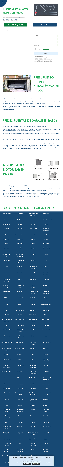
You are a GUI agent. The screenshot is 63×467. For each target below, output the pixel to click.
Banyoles (7, 273)
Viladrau (6, 248)
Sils (7, 304)
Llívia (19, 359)
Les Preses (20, 355)
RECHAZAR (27, 463)
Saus (46, 388)
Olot (46, 260)
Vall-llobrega (33, 384)
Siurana (6, 220)
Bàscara (20, 378)
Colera (46, 439)
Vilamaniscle (33, 235)
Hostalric (20, 315)
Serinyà (33, 243)
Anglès (46, 298)
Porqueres (46, 310)
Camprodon (46, 330)
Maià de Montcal (46, 220)
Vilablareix (7, 336)
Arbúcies (6, 298)
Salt (7, 267)
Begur (7, 315)
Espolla (20, 224)
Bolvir (46, 224)
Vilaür (33, 426)
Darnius (33, 449)
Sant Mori (20, 214)
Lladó (6, 405)
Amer (46, 336)
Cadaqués (46, 325)
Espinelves (6, 239)
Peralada (33, 348)
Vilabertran (6, 384)
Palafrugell (20, 267)
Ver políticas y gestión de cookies (31, 461)
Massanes (46, 405)
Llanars (46, 443)
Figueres (20, 229)
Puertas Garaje (5, 30)
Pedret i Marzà (19, 235)
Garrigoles (20, 422)
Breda (46, 315)
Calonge (33, 279)
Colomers (20, 239)
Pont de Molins (6, 456)
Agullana (20, 388)
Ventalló (33, 388)
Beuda (46, 239)
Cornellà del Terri (6, 342)
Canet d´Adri (33, 439)
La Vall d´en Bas (7, 330)
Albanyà (19, 426)
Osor (46, 254)
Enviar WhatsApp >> (14, 25)
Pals (33, 330)
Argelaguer (6, 224)
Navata (46, 371)
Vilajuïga (20, 243)
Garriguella (6, 388)
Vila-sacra (33, 416)
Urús (46, 235)
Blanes (33, 260)
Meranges (7, 439)
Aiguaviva (20, 399)
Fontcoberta (20, 365)
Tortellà (6, 399)
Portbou (19, 371)
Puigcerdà (46, 285)
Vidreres (20, 292)
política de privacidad (46, 49)
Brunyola (6, 229)
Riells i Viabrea (33, 315)
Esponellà (7, 260)
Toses (33, 422)
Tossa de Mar (20, 298)
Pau (20, 443)
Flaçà (33, 248)
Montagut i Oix (33, 378)
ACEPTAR (36, 463)
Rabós (33, 239)
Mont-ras (46, 348)
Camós (33, 410)
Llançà (33, 304)
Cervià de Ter (20, 384)
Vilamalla (46, 243)
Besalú (33, 336)
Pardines (46, 422)
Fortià (20, 416)
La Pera (33, 220)
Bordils (46, 355)
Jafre (33, 224)
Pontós (7, 462)
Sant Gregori (46, 319)
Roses (46, 267)
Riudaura (20, 220)
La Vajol (46, 433)
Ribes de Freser (20, 348)
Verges (6, 378)
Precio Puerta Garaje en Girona (14, 30)
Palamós (20, 273)
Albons (20, 405)
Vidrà (6, 422)
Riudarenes (19, 342)
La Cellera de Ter (46, 342)
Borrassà (33, 405)
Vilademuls (6, 393)
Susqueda (20, 433)
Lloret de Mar (33, 229)
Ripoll (20, 279)
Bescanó (33, 310)
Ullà (20, 248)
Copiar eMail (45, 25)
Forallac (6, 355)
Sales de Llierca (46, 426)
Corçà (46, 365)
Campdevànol (19, 319)
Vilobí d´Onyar (33, 325)
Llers (6, 243)
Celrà (6, 310)
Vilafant (19, 304)
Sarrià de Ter (20, 310)
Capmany (20, 439)
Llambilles (46, 399)
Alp (33, 355)
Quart (6, 325)
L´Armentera (46, 384)
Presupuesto (7, 214)
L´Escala (46, 279)
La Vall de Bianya (6, 371)
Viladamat (33, 254)
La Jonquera (20, 325)
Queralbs (46, 214)
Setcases (7, 235)
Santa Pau (33, 359)
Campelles (6, 433)
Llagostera (6, 292)
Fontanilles (46, 416)
